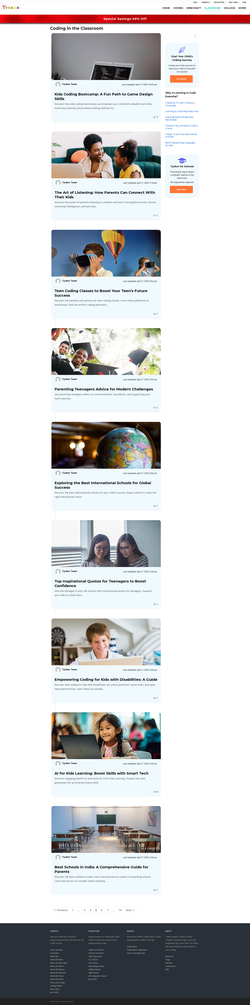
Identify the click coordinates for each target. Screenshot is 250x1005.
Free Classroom (95, 956)
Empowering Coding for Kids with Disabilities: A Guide (106, 679)
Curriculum (54, 953)
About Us (169, 956)
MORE (242, 8)
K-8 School (93, 963)
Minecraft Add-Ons (58, 972)
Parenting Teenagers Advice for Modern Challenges (104, 389)
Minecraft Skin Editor (59, 963)
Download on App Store (137, 950)
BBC (167, 969)
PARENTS (205, 2)
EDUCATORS (219, 2)
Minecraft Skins (56, 959)
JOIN (244, 2)
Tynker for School (96, 950)
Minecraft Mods (57, 979)
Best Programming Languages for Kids (180, 144)
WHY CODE (233, 2)
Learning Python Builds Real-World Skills (179, 118)
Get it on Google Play (136, 953)
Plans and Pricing (57, 982)
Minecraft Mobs (57, 966)
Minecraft (54, 956)
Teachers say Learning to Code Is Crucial (181, 127)
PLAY (195, 2)
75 (120, 910)
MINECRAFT (194, 8)
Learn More (132, 946)
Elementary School (96, 966)
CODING (178, 8)
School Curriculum (96, 953)
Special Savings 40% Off (125, 19)
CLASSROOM (212, 8)
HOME (166, 8)
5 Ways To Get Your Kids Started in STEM (181, 135)
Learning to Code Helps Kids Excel (181, 111)
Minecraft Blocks (57, 969)
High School (94, 972)
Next (129, 910)
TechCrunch (170, 966)
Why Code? (55, 989)
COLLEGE (229, 8)
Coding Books (56, 986)
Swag (167, 959)
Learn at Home (56, 950)
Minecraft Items (57, 976)
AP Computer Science (98, 976)
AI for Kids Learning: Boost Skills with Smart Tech (101, 773)
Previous (62, 910)
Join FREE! (54, 992)
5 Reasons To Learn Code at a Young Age (180, 104)
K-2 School (93, 959)
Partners (169, 963)
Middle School (94, 969)
